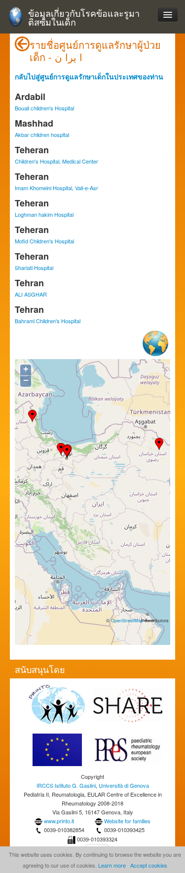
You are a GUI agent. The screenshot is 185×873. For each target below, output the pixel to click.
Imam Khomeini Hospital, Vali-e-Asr (56, 188)
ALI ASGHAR (31, 294)
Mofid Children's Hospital (44, 241)
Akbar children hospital (42, 134)
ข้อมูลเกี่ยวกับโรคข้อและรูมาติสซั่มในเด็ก (84, 17)
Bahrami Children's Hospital (47, 321)
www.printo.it (59, 821)
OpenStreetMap (127, 620)
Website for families (127, 821)
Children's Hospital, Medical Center (56, 161)
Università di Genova (124, 785)
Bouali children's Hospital (44, 108)
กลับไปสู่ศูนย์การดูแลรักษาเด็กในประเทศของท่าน (89, 76)
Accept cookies (148, 865)
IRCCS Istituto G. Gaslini (66, 785)
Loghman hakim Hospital (44, 214)
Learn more (112, 865)
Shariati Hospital (34, 267)
